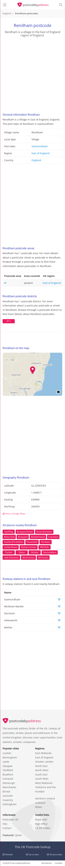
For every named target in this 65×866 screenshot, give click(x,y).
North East (41, 766)
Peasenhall (32, 541)
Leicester (8, 795)
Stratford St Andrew (13, 541)
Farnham (45, 541)
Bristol (6, 791)
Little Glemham (11, 557)
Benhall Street (38, 536)
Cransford (53, 536)
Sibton (22, 552)
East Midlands (43, 753)
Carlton (8, 552)
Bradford (8, 774)
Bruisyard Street (25, 531)
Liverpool (8, 778)
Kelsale (34, 552)
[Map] (32, 374)
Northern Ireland (45, 798)
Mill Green (43, 557)
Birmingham (10, 757)
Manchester (9, 787)
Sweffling (8, 531)
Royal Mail (41, 819)
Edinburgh (9, 783)
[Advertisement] (32, 74)
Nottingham (9, 804)
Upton (18, 835)
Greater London (44, 761)
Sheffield (8, 770)
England (36, 160)
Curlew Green (10, 547)
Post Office (41, 823)
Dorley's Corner (28, 547)
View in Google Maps (15, 513)
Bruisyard (22, 536)
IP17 (9, 321)
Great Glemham (44, 531)
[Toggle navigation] (5, 5)
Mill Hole (44, 547)
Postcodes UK (10, 819)
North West (41, 770)
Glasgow (7, 766)
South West (41, 778)
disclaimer (46, 863)
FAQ (5, 823)
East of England (41, 153)
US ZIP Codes (42, 828)
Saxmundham (40, 146)
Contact (7, 828)
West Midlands (44, 783)
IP (5, 283)
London (7, 753)
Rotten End (9, 536)
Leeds (6, 761)
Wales (38, 807)
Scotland (40, 802)
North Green (28, 557)
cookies (58, 863)
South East (41, 774)
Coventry (8, 800)
